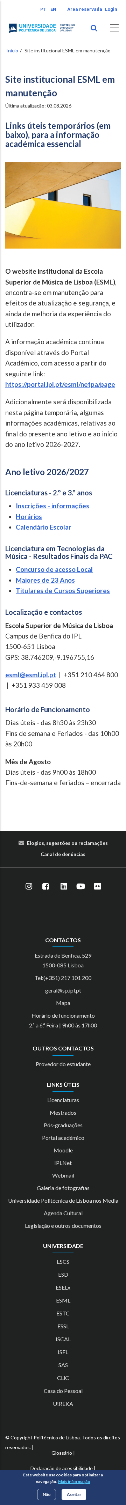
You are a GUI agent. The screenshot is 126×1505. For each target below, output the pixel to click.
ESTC (63, 1313)
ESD (63, 1274)
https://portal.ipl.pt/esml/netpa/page (60, 384)
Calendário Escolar (43, 527)
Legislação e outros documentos (63, 1225)
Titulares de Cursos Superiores (63, 590)
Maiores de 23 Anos (45, 580)
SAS (63, 1365)
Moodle (63, 1150)
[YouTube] (80, 886)
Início (12, 50)
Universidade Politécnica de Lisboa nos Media (63, 1200)
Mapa (63, 1002)
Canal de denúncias (63, 854)
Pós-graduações (63, 1125)
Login (111, 9)
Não (47, 1494)
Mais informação (74, 1481)
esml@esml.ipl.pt (30, 675)
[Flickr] (97, 886)
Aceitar (74, 1494)
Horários (29, 516)
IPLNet (63, 1162)
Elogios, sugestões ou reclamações (67, 843)
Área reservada (84, 9)
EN (53, 9)
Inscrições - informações (52, 506)
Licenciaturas (63, 1100)
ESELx (63, 1287)
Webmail (63, 1175)
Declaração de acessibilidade (61, 1468)
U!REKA (63, 1403)
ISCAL (63, 1339)
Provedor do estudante (63, 1064)
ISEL (63, 1352)
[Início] (42, 28)
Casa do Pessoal (63, 1390)
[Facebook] (45, 886)
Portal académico (63, 1137)
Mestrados (63, 1112)
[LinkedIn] (63, 886)
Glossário (61, 1453)
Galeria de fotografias (63, 1188)
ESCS (63, 1261)
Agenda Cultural (63, 1213)
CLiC (63, 1377)
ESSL (63, 1326)
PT (43, 9)
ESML (63, 1300)
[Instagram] (28, 886)
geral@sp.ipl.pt (63, 990)
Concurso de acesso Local (54, 569)
